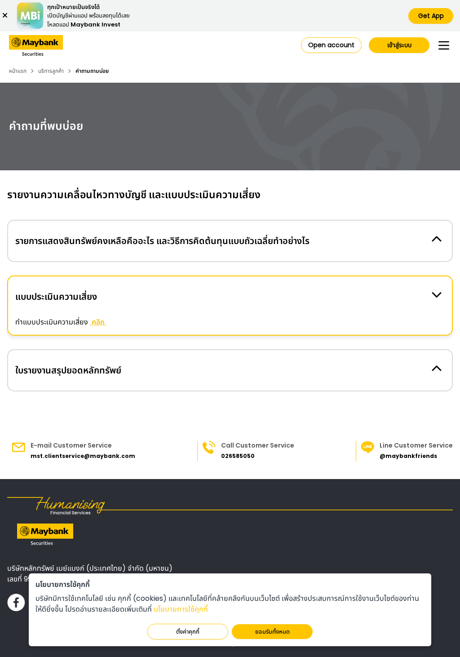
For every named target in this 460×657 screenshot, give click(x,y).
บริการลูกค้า (51, 71)
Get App (431, 15)
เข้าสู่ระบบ (399, 44)
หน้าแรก (18, 71)
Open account (331, 44)
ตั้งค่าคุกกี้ (187, 631)
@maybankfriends (408, 456)
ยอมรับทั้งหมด (272, 631)
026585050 (238, 456)
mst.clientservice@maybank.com (83, 456)
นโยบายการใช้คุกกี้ (181, 609)
